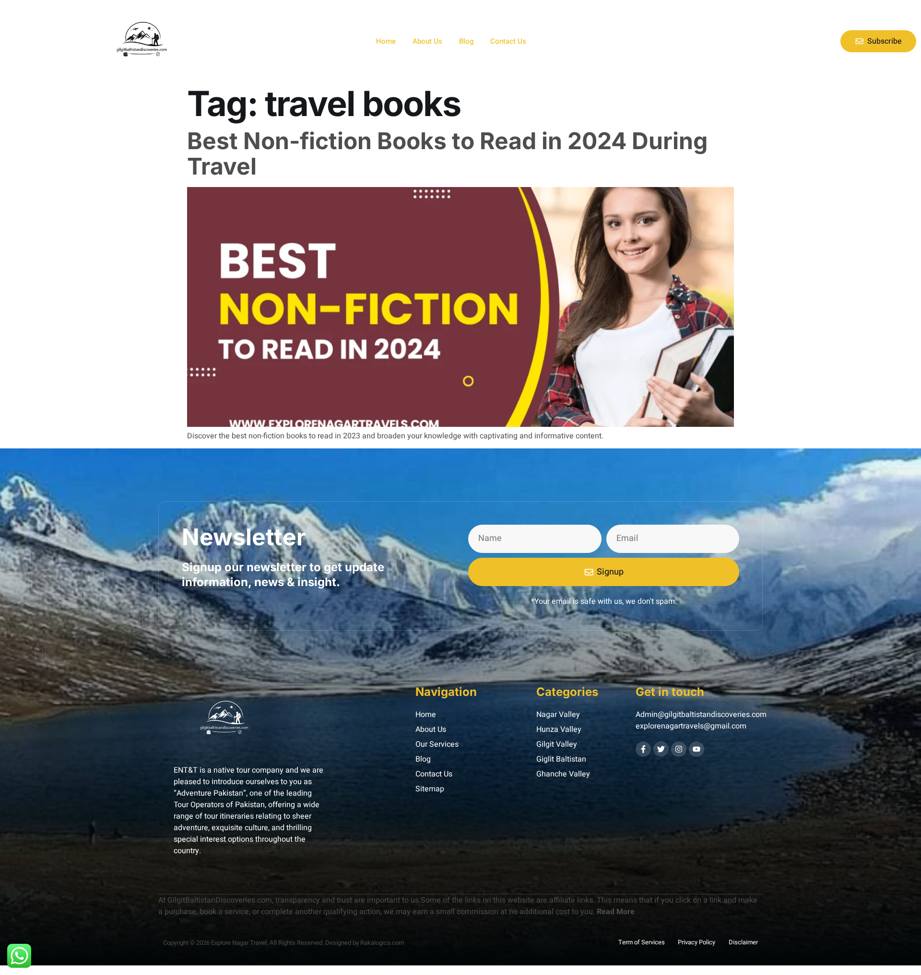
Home (386, 41)
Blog (466, 41)
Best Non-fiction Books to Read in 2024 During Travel (447, 153)
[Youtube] (696, 749)
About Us (427, 41)
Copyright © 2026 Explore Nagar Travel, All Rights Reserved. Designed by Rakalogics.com (283, 942)
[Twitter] (661, 749)
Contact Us (508, 41)
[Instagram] (678, 749)
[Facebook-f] (643, 749)
